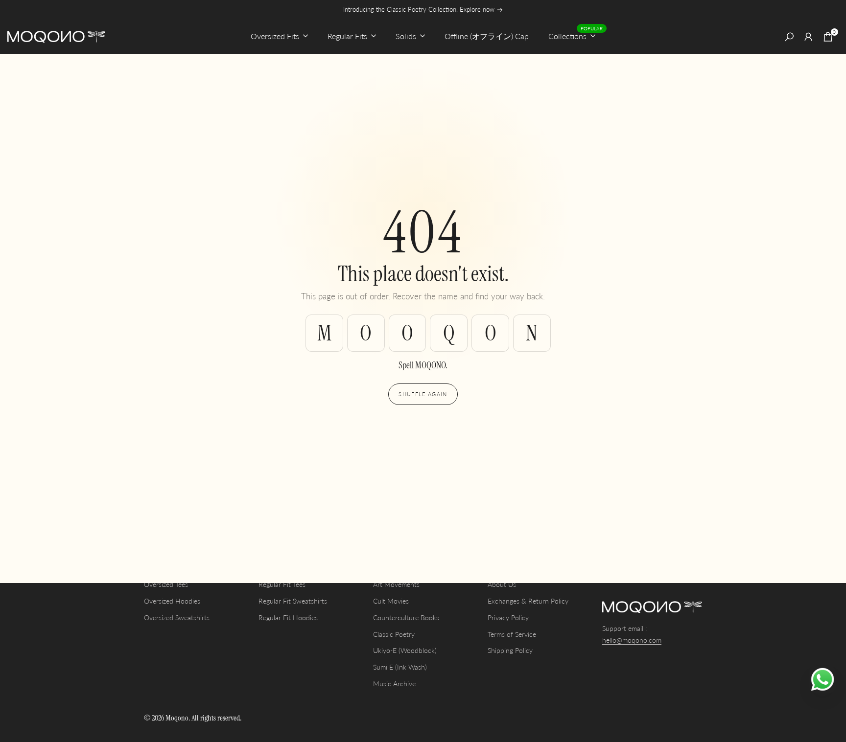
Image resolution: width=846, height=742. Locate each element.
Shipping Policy (510, 650)
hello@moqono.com (631, 640)
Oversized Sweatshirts (177, 617)
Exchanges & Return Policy (528, 601)
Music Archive (394, 683)
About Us (502, 584)
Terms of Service (512, 634)
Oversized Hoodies (172, 601)
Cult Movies (391, 601)
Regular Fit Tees (282, 584)
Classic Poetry (394, 634)
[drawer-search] (789, 37)
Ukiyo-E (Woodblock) (405, 650)
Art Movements (396, 584)
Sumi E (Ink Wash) (400, 667)
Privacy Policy (508, 617)
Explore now (478, 9)
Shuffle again (423, 394)
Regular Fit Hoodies (288, 617)
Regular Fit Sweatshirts (292, 601)
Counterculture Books (406, 617)
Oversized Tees (166, 584)
